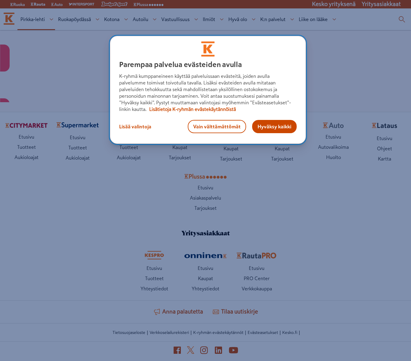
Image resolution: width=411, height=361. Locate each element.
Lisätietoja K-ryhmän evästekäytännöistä (192, 109)
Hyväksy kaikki (274, 126)
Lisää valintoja (135, 126)
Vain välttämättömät (217, 126)
